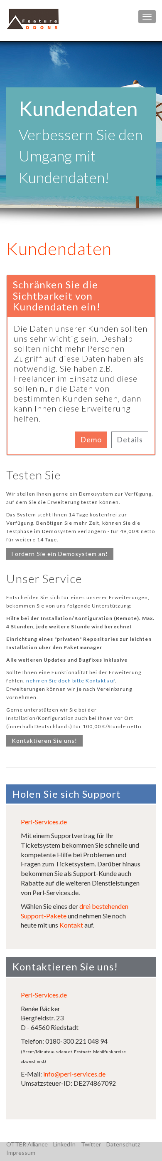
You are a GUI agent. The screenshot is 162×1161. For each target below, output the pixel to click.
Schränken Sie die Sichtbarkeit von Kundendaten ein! (57, 295)
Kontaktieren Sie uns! (44, 740)
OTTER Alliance (27, 1144)
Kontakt (71, 925)
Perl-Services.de (44, 822)
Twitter (91, 1144)
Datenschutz (123, 1144)
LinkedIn (64, 1144)
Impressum (20, 1152)
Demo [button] (91, 439)
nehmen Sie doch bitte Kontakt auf (70, 680)
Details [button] (130, 439)
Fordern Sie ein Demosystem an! (60, 553)
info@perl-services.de (74, 1074)
